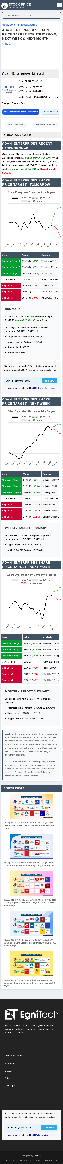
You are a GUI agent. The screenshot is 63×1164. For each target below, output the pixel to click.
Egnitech (38, 1156)
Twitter (8, 1078)
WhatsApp (10, 1085)
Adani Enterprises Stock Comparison (21, 112)
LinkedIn (9, 1071)
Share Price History (16, 124)
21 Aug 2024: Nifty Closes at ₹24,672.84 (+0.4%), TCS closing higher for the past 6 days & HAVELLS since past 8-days (30, 903)
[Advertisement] (31, 58)
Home (5, 24)
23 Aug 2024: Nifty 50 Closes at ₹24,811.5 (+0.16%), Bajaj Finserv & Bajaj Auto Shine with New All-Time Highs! (29, 825)
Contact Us (21, 1160)
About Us (10, 1160)
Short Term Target (18, 24)
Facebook (10, 1063)
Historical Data (50, 1160)
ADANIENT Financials (46, 124)
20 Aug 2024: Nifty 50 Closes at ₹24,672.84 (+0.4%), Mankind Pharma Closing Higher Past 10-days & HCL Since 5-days (30, 943)
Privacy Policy (35, 1160)
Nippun (8, 44)
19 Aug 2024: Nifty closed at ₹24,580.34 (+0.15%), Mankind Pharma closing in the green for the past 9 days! (29, 983)
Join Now (49, 381)
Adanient (32, 24)
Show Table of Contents (19, 134)
